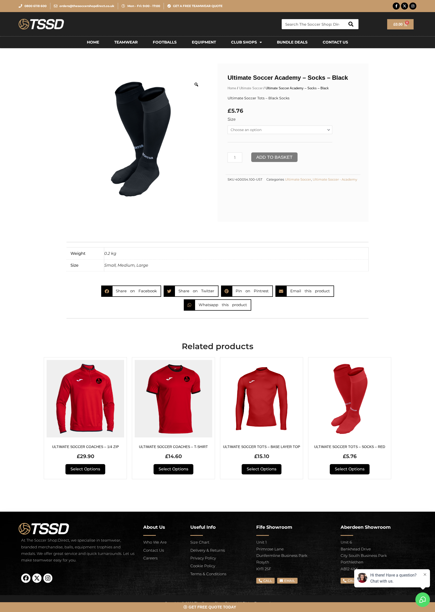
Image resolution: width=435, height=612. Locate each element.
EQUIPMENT (204, 42)
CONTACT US (335, 42)
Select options (85, 469)
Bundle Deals (292, 42)
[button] (131, 291)
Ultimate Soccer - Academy (335, 179)
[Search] (350, 24)
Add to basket (274, 157)
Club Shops (244, 42)
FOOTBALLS (165, 42)
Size (232, 119)
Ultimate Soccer (251, 88)
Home (93, 42)
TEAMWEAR (126, 42)
